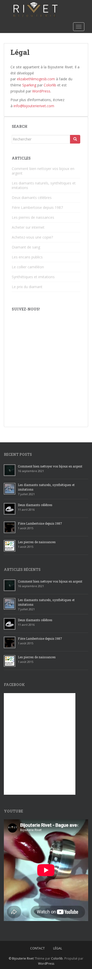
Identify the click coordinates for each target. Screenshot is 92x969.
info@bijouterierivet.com (34, 105)
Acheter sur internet (28, 227)
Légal (57, 948)
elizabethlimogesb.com (36, 78)
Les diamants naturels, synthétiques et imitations (44, 185)
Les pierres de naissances (33, 217)
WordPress (41, 91)
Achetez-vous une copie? (32, 237)
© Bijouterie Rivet (21, 958)
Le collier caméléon (28, 266)
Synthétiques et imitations (33, 276)
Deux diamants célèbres (32, 197)
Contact (37, 948)
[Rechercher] (75, 139)
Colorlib (50, 85)
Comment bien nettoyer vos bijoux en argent (43, 171)
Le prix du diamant (27, 286)
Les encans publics (27, 257)
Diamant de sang (26, 247)
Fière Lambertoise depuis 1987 (37, 207)
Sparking (29, 85)
